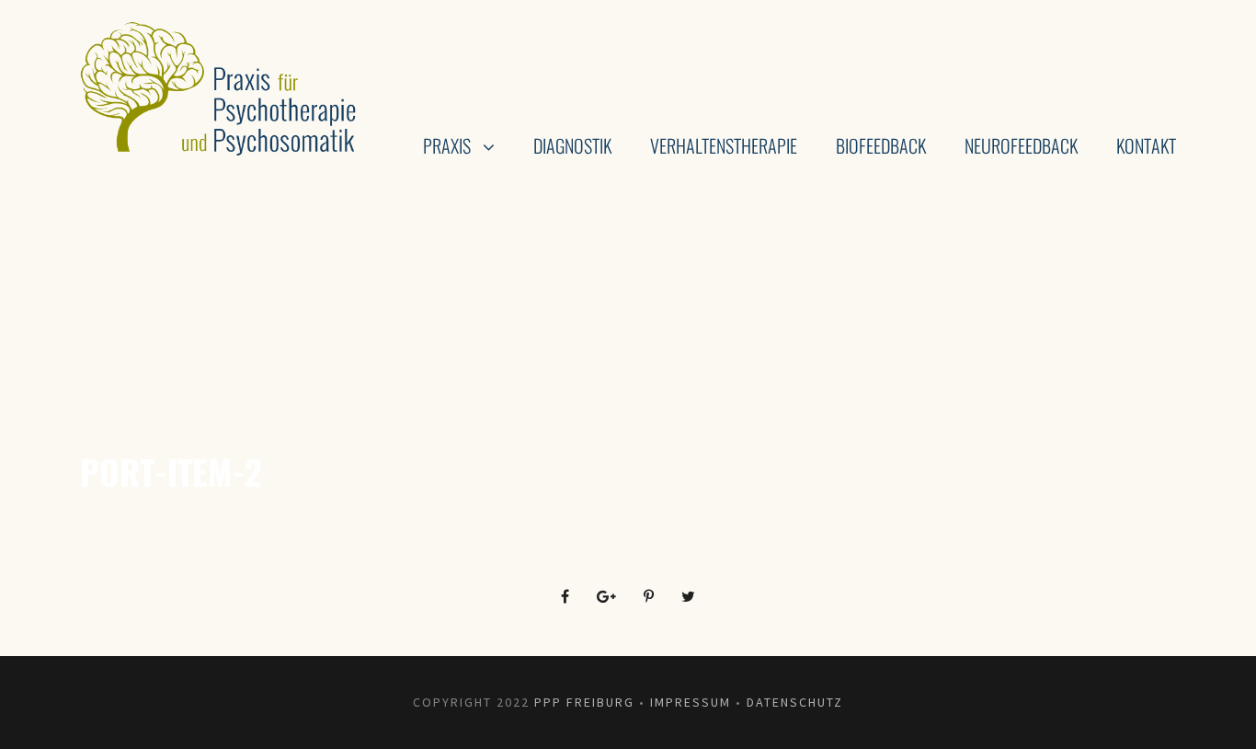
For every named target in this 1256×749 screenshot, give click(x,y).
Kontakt (1146, 145)
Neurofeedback (1021, 145)
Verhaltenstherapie (723, 145)
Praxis (447, 145)
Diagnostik (572, 145)
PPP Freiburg (584, 702)
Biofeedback (881, 145)
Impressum (690, 702)
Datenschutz (795, 702)
